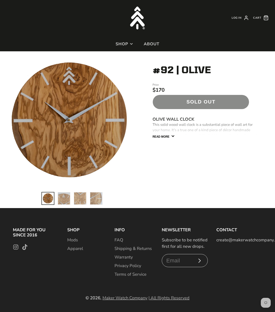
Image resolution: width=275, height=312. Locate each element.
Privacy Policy (128, 266)
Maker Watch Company (124, 298)
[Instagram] (16, 247)
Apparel (75, 248)
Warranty (124, 257)
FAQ (119, 240)
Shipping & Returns (133, 248)
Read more (161, 136)
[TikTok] (25, 247)
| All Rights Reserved (168, 298)
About (151, 44)
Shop (122, 44)
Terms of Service (131, 274)
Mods (72, 240)
